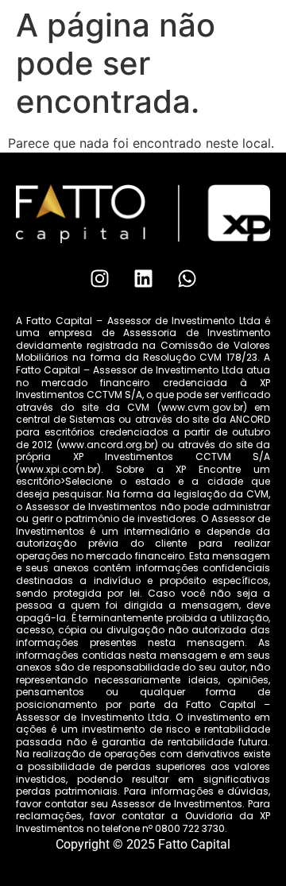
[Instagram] (99, 279)
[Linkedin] (143, 279)
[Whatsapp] (187, 279)
